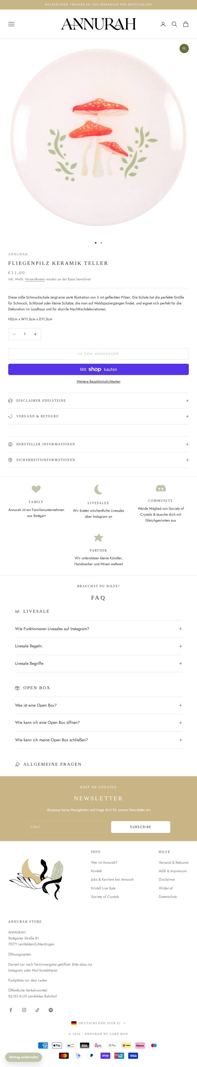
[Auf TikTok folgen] (37, 1010)
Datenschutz (168, 896)
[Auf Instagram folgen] (24, 1010)
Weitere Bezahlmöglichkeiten (98, 381)
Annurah (18, 254)
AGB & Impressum (173, 870)
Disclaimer (167, 879)
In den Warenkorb (98, 353)
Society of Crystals (105, 896)
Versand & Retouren (174, 862)
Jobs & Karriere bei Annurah (112, 879)
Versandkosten (35, 279)
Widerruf (166, 888)
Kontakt (96, 870)
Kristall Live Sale (103, 888)
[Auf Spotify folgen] (50, 1010)
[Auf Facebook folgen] (10, 1010)
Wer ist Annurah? (104, 862)
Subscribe (140, 826)
